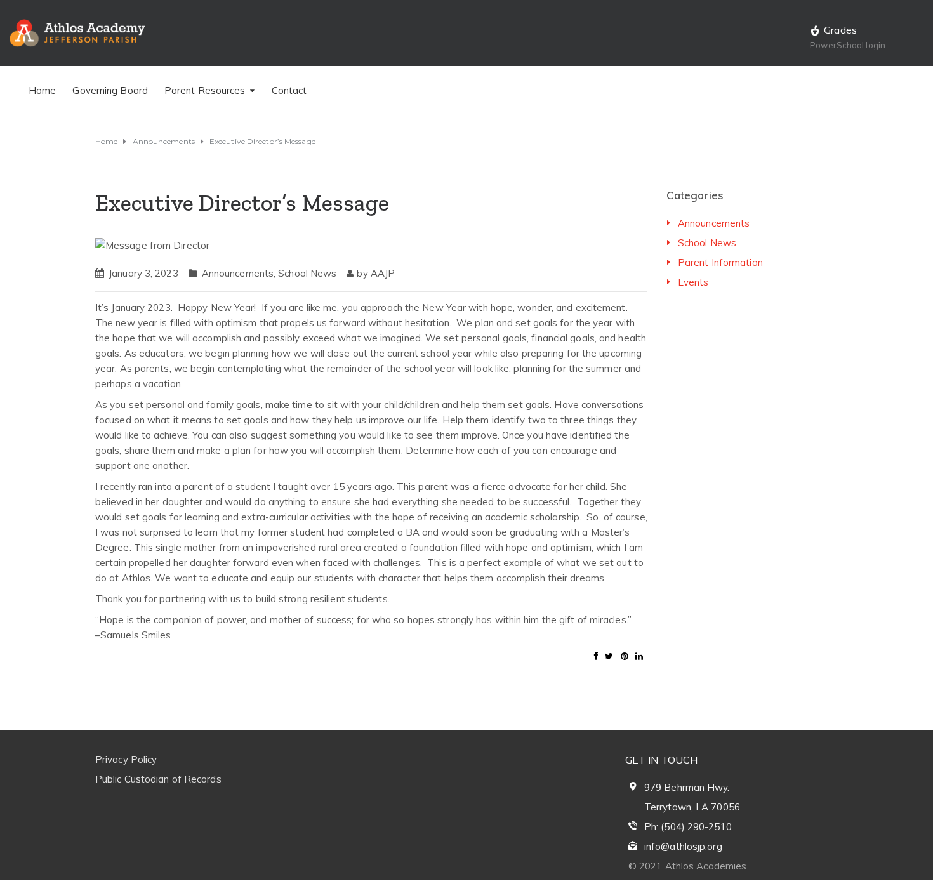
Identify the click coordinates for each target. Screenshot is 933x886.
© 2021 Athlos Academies (687, 866)
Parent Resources (205, 90)
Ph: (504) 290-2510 (688, 827)
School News (307, 273)
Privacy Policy (126, 759)
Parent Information (720, 262)
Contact (289, 90)
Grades (840, 29)
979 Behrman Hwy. (687, 787)
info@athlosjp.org (683, 846)
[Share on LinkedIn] (639, 656)
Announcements (238, 273)
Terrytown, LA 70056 (692, 807)
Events (693, 282)
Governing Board (110, 90)
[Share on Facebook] (596, 656)
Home (42, 90)
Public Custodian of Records (158, 779)
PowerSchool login (847, 45)
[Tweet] (609, 656)
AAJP (383, 273)
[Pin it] (624, 656)
